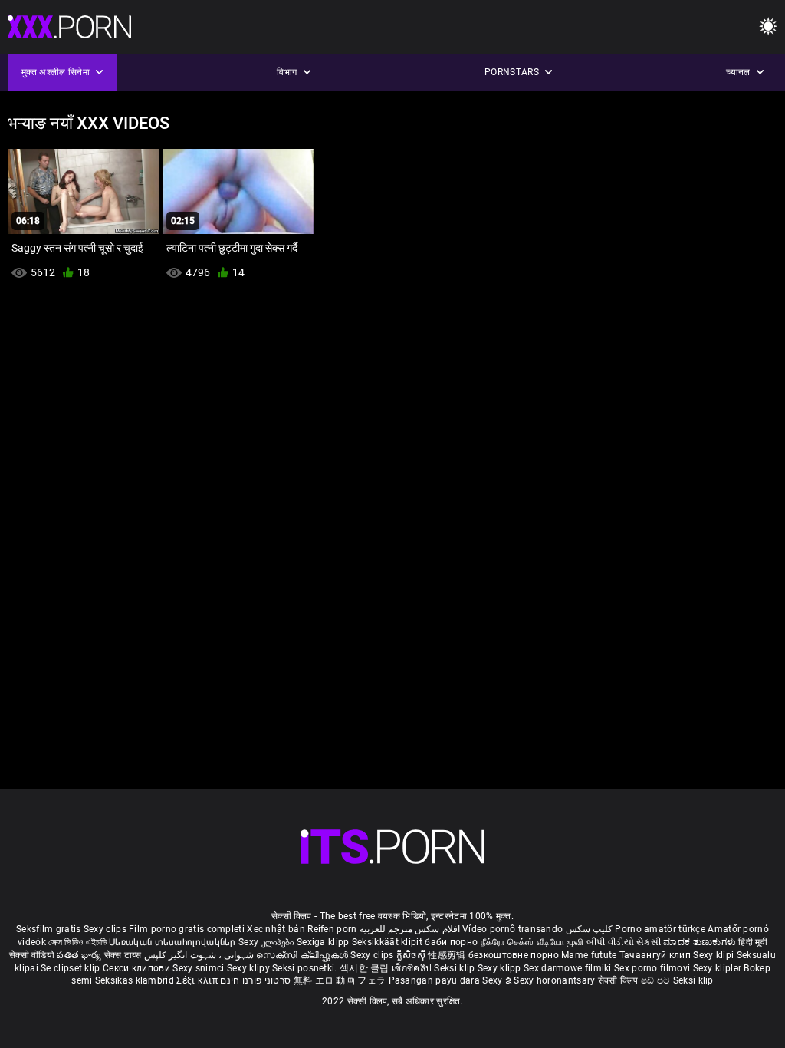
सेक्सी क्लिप (619, 980)
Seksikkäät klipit (388, 942)
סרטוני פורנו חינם (255, 980)
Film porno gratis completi (187, 929)
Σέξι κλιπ (198, 980)
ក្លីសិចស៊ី (412, 955)
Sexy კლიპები (267, 942)
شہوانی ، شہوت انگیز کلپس (200, 955)
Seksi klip (455, 968)
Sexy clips (106, 929)
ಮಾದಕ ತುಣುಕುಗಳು (700, 942)
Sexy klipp (501, 968)
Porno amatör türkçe (660, 929)
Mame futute (588, 955)
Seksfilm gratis (48, 929)
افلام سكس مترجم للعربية (410, 929)
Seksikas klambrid (135, 980)
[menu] (768, 27)
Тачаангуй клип (656, 955)
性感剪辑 (448, 955)
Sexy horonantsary (555, 980)
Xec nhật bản (276, 929)
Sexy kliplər (718, 968)
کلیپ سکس (589, 929)
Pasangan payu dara (436, 980)
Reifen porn (331, 929)
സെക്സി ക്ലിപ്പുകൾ (303, 955)
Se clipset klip (72, 968)
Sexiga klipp (324, 942)
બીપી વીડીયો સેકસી (623, 942)
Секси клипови (137, 968)
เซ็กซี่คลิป (413, 968)
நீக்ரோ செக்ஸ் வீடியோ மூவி (532, 942)
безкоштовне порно (513, 955)
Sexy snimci (199, 968)
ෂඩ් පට (657, 980)
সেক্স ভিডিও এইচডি (77, 942)
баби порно (451, 942)
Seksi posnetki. (306, 968)
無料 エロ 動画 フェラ (340, 980)
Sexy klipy (249, 968)
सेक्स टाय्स (124, 955)
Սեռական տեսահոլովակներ (173, 942)
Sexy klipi (714, 955)
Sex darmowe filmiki (568, 968)
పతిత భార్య (80, 955)
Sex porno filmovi (652, 968)
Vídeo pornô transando (512, 929)
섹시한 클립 (366, 968)
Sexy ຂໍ (498, 980)
